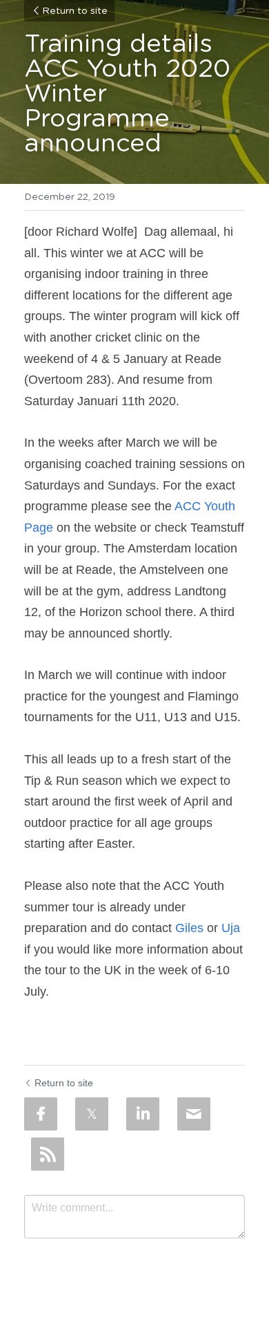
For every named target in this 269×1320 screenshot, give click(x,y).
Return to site (75, 11)
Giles (189, 928)
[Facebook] (40, 1114)
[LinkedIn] (142, 1114)
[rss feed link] (47, 1154)
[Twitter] (91, 1114)
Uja (230, 928)
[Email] (193, 1114)
